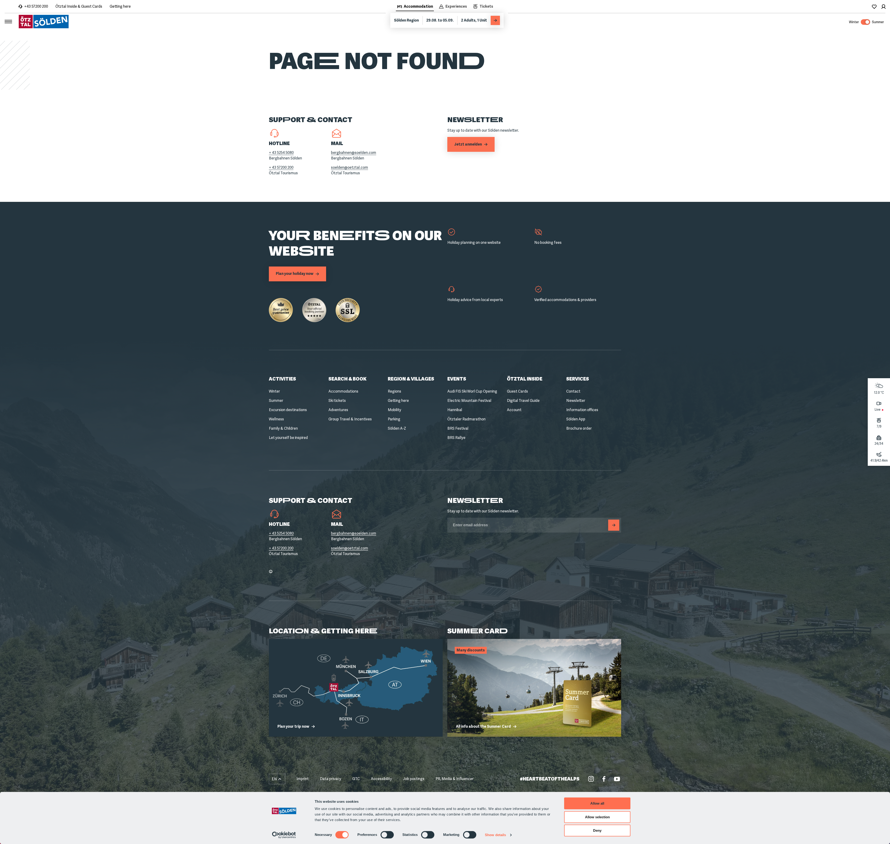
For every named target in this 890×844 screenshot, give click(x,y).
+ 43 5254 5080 (281, 152)
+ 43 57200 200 (281, 167)
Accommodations (343, 391)
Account (514, 409)
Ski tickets (337, 400)
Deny (597, 830)
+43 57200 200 (36, 6)
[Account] (883, 6)
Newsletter (575, 400)
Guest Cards (517, 391)
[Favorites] (874, 6)
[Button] (613, 525)
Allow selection (597, 817)
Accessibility (381, 778)
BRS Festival (457, 428)
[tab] (415, 7)
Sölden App (575, 419)
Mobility (394, 409)
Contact (573, 391)
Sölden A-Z (397, 428)
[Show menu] (8, 21)
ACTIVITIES (282, 379)
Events (456, 379)
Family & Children (283, 428)
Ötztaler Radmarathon (466, 419)
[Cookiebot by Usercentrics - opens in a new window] (284, 834)
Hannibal (454, 409)
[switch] (387, 834)
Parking (394, 419)
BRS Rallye (456, 437)
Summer (276, 400)
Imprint (302, 778)
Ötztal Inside (524, 379)
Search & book (347, 379)
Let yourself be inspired (288, 437)
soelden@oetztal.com (349, 167)
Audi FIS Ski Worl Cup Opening (472, 391)
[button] (277, 779)
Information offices (582, 409)
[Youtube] (617, 779)
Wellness (276, 419)
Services (577, 379)
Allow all (597, 803)
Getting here (120, 6)
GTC (356, 778)
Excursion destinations (288, 409)
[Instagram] (591, 779)
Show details (495, 835)
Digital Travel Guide (523, 400)
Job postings (413, 778)
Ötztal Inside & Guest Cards (78, 6)
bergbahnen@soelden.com (353, 152)
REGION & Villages (411, 379)
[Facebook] (604, 779)
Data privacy (330, 778)
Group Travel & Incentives (350, 419)
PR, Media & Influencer (454, 778)
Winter (274, 391)
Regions (394, 391)
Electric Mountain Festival (469, 400)
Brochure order (579, 428)
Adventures (338, 409)
